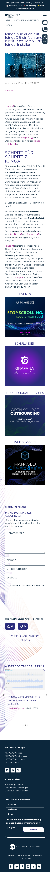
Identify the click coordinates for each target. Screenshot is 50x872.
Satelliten (14, 234)
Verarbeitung (33, 819)
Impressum (11, 855)
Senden (33, 829)
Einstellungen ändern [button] (14, 784)
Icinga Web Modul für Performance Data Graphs (24, 700)
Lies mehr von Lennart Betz (24, 638)
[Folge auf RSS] (18, 770)
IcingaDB (25, 137)
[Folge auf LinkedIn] (11, 866)
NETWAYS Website (13, 753)
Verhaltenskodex (24, 855)
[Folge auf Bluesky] (16, 866)
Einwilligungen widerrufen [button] (16, 791)
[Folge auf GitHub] (7, 770)
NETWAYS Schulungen (15, 759)
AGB (21, 859)
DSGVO (27, 859)
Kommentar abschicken (25, 585)
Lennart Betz (16, 83)
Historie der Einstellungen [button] (16, 788)
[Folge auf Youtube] (13, 770)
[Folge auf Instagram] (28, 866)
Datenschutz (37, 855)
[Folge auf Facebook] (22, 866)
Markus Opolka (16, 708)
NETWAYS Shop (12, 762)
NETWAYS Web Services (16, 756)
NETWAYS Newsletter (18, 799)
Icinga (9, 90)
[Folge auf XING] (33, 866)
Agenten (31, 234)
